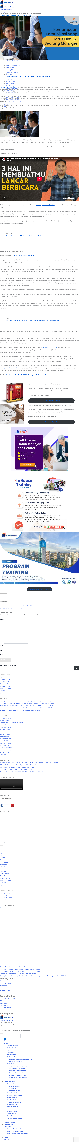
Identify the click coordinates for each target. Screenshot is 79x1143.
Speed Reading (10, 83)
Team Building (4, 754)
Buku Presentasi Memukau (15, 1131)
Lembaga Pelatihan (5, 743)
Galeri (1, 860)
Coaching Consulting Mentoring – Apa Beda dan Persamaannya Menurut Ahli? (22, 710)
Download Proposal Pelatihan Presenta (39, 589)
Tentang (6, 1043)
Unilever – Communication (16, 1073)
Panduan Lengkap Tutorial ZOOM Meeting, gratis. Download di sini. (27, 375)
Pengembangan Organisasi (7, 729)
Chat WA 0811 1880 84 (6, 1020)
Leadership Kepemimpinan (13, 65)
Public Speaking (4, 681)
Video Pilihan (3, 1003)
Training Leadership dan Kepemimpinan (11, 722)
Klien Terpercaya (12, 1050)
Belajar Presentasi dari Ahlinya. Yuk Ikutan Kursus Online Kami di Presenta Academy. (33, 236)
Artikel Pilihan (4, 1001)
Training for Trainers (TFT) (15, 1102)
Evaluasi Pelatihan (5, 734)
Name (2, 645)
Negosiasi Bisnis (4, 736)
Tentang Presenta (12, 1045)
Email (2, 650)
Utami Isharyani (27, 15)
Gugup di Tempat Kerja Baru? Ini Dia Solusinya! (13, 608)
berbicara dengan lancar (49, 347)
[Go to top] (1, 1033)
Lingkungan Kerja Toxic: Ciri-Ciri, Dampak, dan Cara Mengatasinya (19, 767)
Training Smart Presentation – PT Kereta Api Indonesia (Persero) (18, 973)
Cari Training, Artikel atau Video (8, 665)
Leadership (3, 725)
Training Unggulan (9, 1081)
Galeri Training (11, 1054)
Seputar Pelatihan (5, 878)
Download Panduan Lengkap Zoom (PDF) (21, 1059)
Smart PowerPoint (14, 1088)
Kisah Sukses (4, 862)
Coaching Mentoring (6, 686)
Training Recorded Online (7, 998)
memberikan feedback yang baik (24, 255)
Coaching (2, 857)
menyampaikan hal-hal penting (45, 205)
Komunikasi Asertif (5, 738)
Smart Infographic (12, 60)
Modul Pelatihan (4, 745)
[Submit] (1, 845)
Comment (3, 619)
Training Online (4, 900)
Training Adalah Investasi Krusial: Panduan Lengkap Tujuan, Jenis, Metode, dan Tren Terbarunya (27, 701)
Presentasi (3, 677)
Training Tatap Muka (6, 897)
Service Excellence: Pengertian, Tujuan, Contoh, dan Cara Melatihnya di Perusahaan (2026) (26, 708)
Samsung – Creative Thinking (17, 1070)
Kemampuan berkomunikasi (8, 87)
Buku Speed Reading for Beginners (16, 102)
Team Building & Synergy (14, 1118)
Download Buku (4, 1005)
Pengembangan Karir (6, 747)
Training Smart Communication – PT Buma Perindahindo (16, 769)
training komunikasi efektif (8, 368)
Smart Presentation (15, 1086)
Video (1, 885)
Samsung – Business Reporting (18, 1068)
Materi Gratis (11, 1057)
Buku (1, 855)
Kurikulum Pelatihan (6, 750)
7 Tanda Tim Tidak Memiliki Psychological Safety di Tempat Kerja (19, 765)
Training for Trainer (5, 684)
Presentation (11, 1084)
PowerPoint (3, 869)
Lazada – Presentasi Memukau (18, 1066)
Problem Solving (10, 81)
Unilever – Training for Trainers (18, 1075)
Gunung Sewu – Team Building (18, 1077)
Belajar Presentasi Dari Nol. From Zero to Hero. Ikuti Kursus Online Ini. (28, 76)
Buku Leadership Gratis (14, 1129)
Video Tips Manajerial (15, 1061)
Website (2, 654)
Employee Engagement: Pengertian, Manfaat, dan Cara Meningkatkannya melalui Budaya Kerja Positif (29, 762)
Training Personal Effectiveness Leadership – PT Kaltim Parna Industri (20, 971)
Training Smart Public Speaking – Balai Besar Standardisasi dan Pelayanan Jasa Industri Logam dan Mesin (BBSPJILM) (34, 976)
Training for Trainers (5, 983)
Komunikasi (5, 9)
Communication (10, 67)
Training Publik (4, 895)
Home (5, 1041)
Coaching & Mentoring (12, 70)
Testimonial (10, 1052)
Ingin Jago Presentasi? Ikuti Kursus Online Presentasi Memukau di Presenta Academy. (33, 320)
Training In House (5, 893)
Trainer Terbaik (11, 1047)
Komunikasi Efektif (5, 741)
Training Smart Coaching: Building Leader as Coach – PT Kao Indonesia (20, 969)
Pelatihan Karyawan (5, 718)
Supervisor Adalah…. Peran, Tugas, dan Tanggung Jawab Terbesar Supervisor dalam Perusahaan (27, 705)
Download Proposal (5, 1007)
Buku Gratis (7, 95)
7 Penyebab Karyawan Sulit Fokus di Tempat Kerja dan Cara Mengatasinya (21, 771)
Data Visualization (11, 63)
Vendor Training (4, 752)
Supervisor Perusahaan (6, 727)
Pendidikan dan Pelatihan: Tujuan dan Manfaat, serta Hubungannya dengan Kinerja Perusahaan (27, 703)
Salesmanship (11, 1109)
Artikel (6, 104)
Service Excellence (5, 688)
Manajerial (10, 9)
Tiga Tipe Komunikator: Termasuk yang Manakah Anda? (16, 606)
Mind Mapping (10, 86)
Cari (76, 668)
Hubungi (6, 1140)
